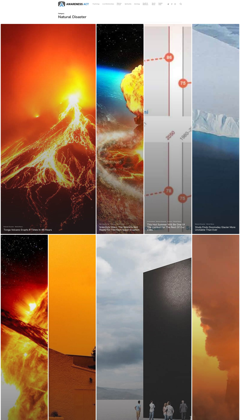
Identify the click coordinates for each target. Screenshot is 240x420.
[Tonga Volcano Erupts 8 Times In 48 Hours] (48, 129)
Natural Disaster (9, 227)
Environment (151, 221)
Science (113, 224)
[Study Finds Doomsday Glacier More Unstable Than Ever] (215, 129)
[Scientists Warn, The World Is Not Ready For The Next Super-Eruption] (120, 129)
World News (19, 227)
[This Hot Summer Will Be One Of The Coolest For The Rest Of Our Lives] (167, 129)
